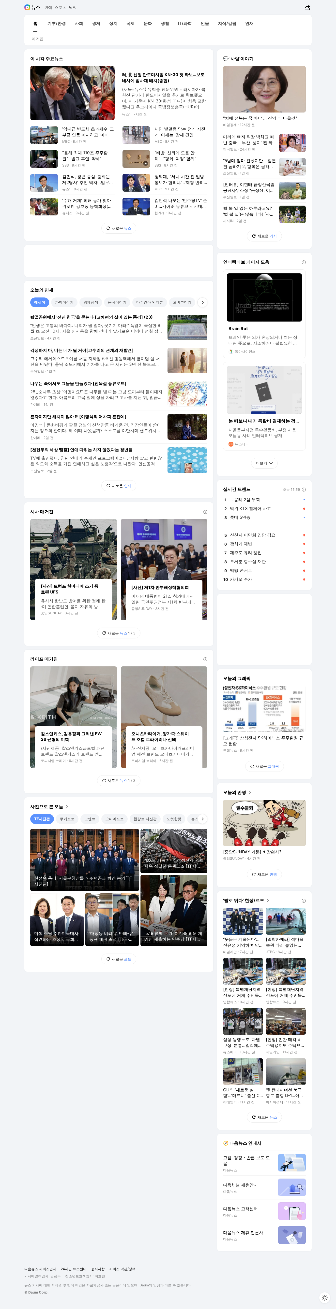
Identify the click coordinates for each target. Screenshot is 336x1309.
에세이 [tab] (39, 302)
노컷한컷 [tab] (174, 818)
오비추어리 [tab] (182, 302)
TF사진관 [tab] (42, 818)
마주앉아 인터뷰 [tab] (149, 302)
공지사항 (98, 1269)
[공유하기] (307, 7)
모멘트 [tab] (89, 818)
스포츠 (60, 7)
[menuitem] (35, 23)
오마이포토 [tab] (114, 818)
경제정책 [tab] (90, 302)
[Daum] (27, 7)
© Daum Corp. (36, 1292)
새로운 (121, 228)
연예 (48, 7)
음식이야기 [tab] (117, 302)
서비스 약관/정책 (122, 1269)
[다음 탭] (202, 302)
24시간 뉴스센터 (74, 1269)
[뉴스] (35, 7)
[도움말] (205, 512)
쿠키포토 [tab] (67, 818)
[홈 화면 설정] (324, 1297)
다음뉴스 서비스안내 (40, 1269)
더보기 (261, 463)
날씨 (73, 7)
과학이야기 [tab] (64, 302)
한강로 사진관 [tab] (145, 818)
